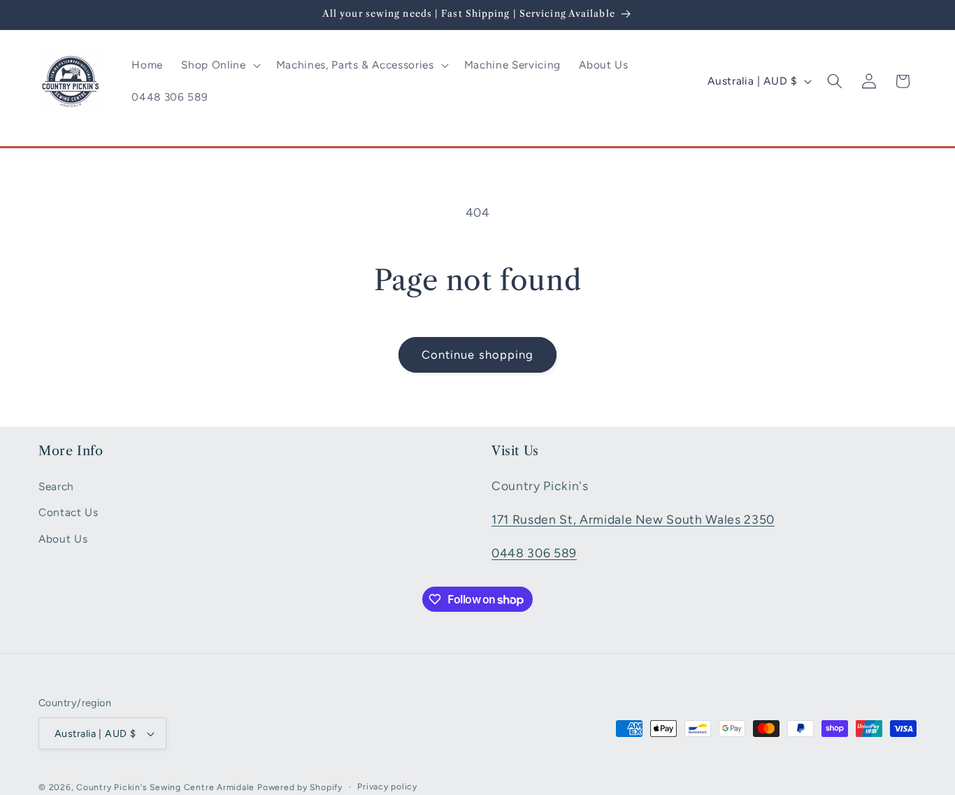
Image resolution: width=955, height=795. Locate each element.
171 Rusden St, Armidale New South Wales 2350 (633, 518)
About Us (62, 538)
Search (56, 485)
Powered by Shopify (300, 787)
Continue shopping (478, 354)
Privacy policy (387, 787)
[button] (219, 65)
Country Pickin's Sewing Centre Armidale (165, 787)
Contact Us (68, 512)
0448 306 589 (534, 552)
